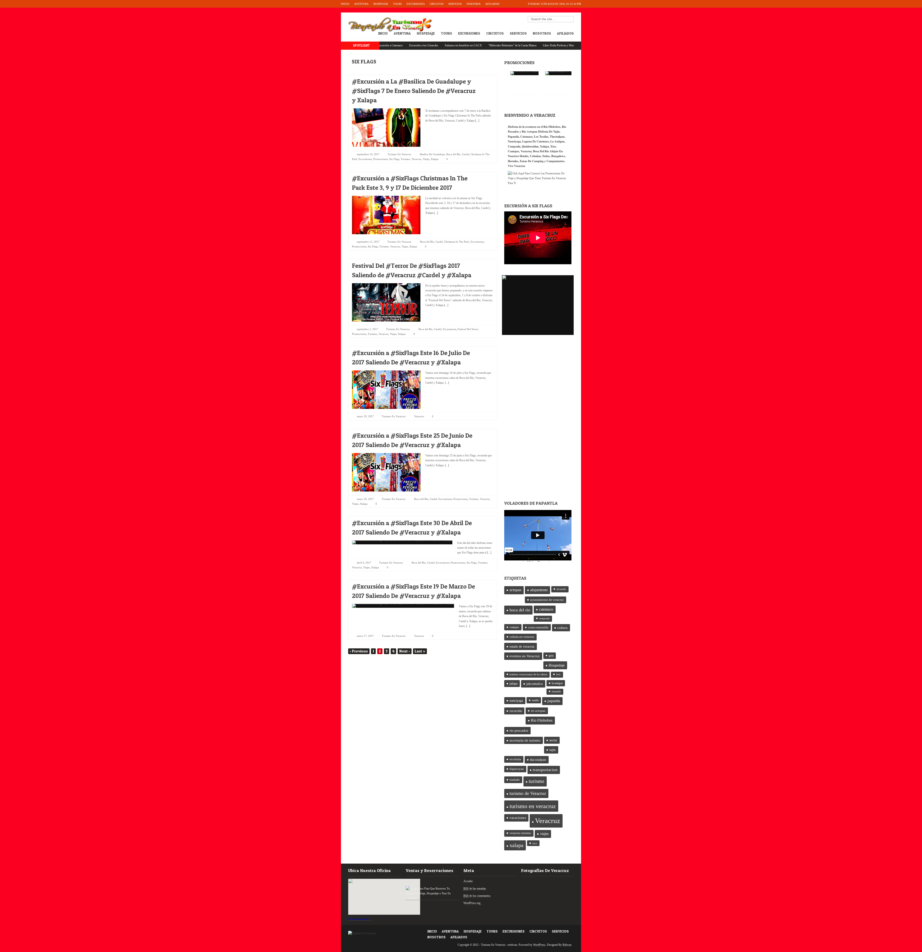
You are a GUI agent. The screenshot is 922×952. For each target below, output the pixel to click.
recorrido (516, 711)
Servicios (455, 3)
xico (534, 843)
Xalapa (434, 159)
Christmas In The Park (456, 241)
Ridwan (567, 944)
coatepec (514, 627)
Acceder (468, 881)
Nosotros (473, 3)
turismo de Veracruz (528, 793)
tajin (552, 750)
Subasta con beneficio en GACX (419, 45)
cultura (562, 628)
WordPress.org (471, 903)
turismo (536, 781)
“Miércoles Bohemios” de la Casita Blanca (469, 45)
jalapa (513, 683)
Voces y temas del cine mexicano (564, 45)
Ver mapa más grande (358, 919)
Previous (359, 651)
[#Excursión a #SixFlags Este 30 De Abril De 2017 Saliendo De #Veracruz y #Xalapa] (485, 521)
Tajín (556, 131)
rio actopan (538, 710)
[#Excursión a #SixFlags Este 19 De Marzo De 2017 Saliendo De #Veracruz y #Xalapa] (485, 585)
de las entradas (474, 888)
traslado (515, 779)
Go (570, 19)
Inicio (345, 3)
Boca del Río (453, 154)
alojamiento (539, 590)
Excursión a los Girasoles (380, 45)
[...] (476, 120)
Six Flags (394, 159)
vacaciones (518, 818)
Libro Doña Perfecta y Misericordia (519, 45)
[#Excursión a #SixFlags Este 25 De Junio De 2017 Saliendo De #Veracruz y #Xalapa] (485, 434)
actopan (515, 590)
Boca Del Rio (541, 151)
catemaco (546, 609)
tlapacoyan (517, 769)
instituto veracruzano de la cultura (528, 674)
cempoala (544, 618)
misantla (556, 691)
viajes (544, 834)
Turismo (405, 159)
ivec (558, 674)
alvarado (561, 589)
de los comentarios (477, 895)
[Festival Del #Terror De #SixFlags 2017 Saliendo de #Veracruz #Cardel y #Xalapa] (485, 264)
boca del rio (520, 610)
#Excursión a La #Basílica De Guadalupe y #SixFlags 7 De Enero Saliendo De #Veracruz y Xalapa (414, 91)
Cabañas (535, 156)
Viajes (426, 159)
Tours (397, 3)
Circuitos (436, 3)
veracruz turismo (520, 833)
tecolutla (515, 759)
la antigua (557, 683)
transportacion (545, 770)
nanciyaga (516, 700)
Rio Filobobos (541, 720)
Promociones (380, 159)
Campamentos (555, 161)
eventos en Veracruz (525, 656)
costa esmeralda (538, 627)
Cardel (465, 154)
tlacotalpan (538, 760)
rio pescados (519, 730)
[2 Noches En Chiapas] (524, 73)
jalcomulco (534, 684)
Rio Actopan (529, 131)
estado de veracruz (522, 646)
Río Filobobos (551, 127)
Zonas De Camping (532, 161)
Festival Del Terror (468, 329)
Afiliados (492, 3)
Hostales (513, 161)
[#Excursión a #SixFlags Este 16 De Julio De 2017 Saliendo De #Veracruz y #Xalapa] (485, 351)
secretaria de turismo (525, 740)
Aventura (361, 3)
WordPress (539, 944)
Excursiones (415, 3)
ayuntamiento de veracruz (547, 600)
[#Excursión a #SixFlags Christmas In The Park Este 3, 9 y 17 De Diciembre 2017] (485, 177)
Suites (546, 156)
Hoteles (524, 156)
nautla (535, 700)
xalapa (516, 845)
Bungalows (558, 156)
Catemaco (526, 137)
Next (404, 651)
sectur (553, 740)
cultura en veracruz (522, 637)
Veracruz (416, 159)
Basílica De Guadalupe (432, 154)
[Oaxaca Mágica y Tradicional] (560, 73)
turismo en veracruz (533, 806)
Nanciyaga (514, 141)
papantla (553, 701)
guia (551, 655)
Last (420, 651)
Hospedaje (380, 3)
